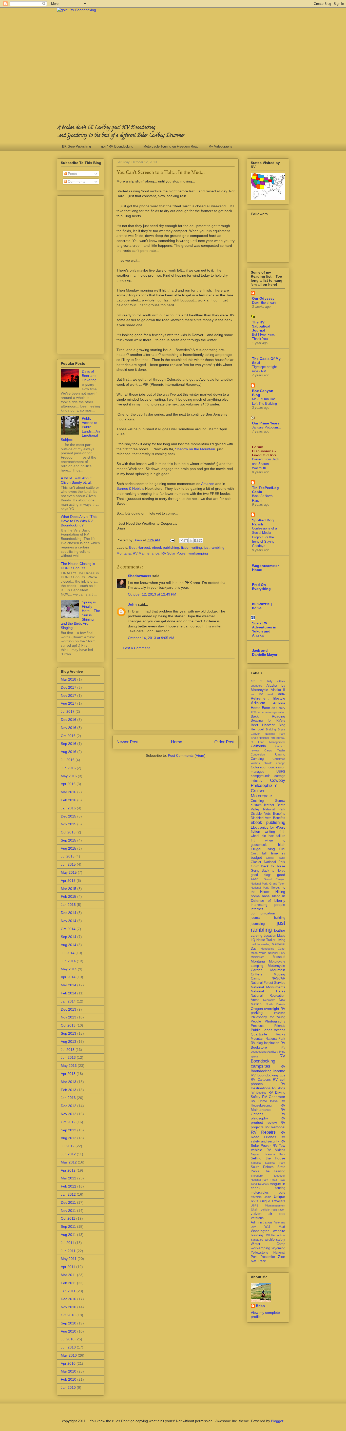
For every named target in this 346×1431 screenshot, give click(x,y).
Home (176, 742)
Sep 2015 (68, 840)
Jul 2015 (67, 856)
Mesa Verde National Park (268, 952)
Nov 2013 (68, 1017)
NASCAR (278, 978)
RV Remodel (275, 1127)
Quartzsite (259, 1034)
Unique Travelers (272, 1201)
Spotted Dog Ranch (263, 522)
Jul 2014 (67, 953)
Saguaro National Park (268, 1154)
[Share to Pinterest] (200, 540)
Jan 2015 (68, 905)
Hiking (280, 892)
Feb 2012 (68, 1186)
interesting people (268, 905)
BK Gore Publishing (76, 146)
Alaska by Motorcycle (268, 687)
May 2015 (69, 872)
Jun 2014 (68, 961)
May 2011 (68, 1259)
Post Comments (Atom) (186, 755)
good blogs (261, 875)
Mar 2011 (68, 1275)
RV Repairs (263, 1132)
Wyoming (278, 1248)
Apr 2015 (68, 880)
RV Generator (273, 1097)
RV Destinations (268, 1086)
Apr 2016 (68, 784)
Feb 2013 (68, 1090)
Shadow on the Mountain (195, 449)
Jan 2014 (68, 1001)
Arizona (258, 703)
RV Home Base (264, 1101)
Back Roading (268, 716)
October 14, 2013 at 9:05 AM (151, 638)
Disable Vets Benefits (268, 813)
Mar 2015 (68, 889)
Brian (260, 1306)
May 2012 (69, 1162)
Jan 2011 (68, 1291)
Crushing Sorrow (268, 801)
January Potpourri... (266, 427)
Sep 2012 (68, 1130)
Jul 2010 (67, 1339)
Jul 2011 (67, 1243)
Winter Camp (268, 1244)
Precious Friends (268, 1026)
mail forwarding (260, 944)
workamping (198, 553)
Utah (254, 1209)
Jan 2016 (68, 808)
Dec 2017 (68, 687)
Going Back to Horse (268, 870)
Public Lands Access (268, 1030)
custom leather (262, 805)
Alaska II (278, 690)
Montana (124, 553)
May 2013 (69, 1066)
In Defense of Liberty (268, 898)
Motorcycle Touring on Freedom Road (170, 146)
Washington (260, 1231)
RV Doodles (258, 1092)
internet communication (263, 911)
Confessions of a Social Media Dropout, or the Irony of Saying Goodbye (264, 537)
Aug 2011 (68, 1235)
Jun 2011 (68, 1251)
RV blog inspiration (265, 1043)
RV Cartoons (261, 1079)
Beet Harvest (139, 547)
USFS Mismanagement (268, 1205)
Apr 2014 (68, 977)
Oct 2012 (68, 1122)
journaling (258, 924)
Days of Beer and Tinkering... (91, 375)
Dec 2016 (68, 720)
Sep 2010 (68, 1323)
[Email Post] (172, 540)
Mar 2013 (68, 1082)
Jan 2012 (68, 1194)
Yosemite (268, 1257)
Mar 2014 (68, 985)
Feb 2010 (68, 1379)
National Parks (268, 991)
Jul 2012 (67, 1146)
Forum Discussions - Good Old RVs (264, 451)
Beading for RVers (268, 720)
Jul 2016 (67, 760)
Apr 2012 (68, 1170)
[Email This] (181, 540)
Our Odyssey (263, 298)
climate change (274, 763)
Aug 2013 (68, 1041)
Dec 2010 (68, 1299)
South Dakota (262, 1167)
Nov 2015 (68, 824)
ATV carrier (258, 712)
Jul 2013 (67, 1050)
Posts (72, 174)
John (132, 604)
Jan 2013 (68, 1098)
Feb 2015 (68, 896)
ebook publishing (165, 547)
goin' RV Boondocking (117, 146)
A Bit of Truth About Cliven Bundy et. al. (76, 480)
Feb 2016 (68, 800)
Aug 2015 (68, 848)
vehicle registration (273, 1209)
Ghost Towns (275, 857)
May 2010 (69, 1355)
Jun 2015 (68, 864)
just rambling (214, 547)
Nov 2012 (68, 1114)
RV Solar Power (173, 553)
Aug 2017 (68, 703)
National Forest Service (268, 983)
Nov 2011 (68, 1211)
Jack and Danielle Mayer (264, 652)
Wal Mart (274, 1227)
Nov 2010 (68, 1307)
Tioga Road (277, 1179)
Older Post (224, 742)
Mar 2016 (68, 792)
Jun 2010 (68, 1347)
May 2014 (69, 969)
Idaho (276, 896)
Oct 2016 (68, 736)
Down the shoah (264, 302)
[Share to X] (191, 540)
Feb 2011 (68, 1283)
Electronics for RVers (268, 827)
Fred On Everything (261, 587)
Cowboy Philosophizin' (268, 783)
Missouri (279, 957)
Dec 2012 (68, 1106)
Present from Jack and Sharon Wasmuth (265, 463)
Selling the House (268, 1158)
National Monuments (268, 987)
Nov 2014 (68, 921)
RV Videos (275, 1150)
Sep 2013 (68, 1033)
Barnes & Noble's (130, 488)
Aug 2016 (68, 752)
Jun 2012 (68, 1154)
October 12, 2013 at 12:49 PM (152, 594)
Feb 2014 (68, 993)
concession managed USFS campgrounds (268, 772)
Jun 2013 (68, 1057)
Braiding (271, 729)
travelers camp (261, 1196)
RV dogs (278, 1088)
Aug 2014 (68, 945)
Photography (275, 1021)
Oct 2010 (68, 1315)
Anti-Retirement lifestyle (268, 696)
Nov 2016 (68, 728)
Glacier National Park (268, 862)
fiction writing (191, 547)
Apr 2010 (68, 1363)
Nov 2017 (68, 695)
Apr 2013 (68, 1074)
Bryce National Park (263, 737)
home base (260, 896)
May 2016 (69, 776)
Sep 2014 (68, 937)
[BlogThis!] (186, 540)
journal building (268, 917)
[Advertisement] (176, 694)
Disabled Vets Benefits (268, 818)
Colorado (258, 767)
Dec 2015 (68, 816)
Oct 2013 (68, 1025)
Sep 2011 (68, 1226)
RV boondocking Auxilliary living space (268, 1052)
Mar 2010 (68, 1371)
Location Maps (274, 935)
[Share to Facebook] (195, 540)
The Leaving (274, 1171)
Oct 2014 (68, 929)
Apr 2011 (68, 1267)
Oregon (257, 1009)
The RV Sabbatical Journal (261, 326)
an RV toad (262, 694)
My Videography (220, 146)
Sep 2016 (68, 744)
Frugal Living (263, 849)
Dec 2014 (68, 913)
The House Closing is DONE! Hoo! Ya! (78, 566)
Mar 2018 (68, 679)
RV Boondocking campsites (268, 1061)
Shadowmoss (139, 576)
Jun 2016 (68, 768)
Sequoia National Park (268, 1162)
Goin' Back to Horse (268, 866)
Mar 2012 (68, 1178)
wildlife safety (275, 1239)
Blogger (277, 1421)
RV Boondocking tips (268, 1075)
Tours (281, 1192)
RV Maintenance (146, 553)
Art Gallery (278, 707)
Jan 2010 (68, 1387)
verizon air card (268, 1214)
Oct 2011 (68, 1218)
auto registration (275, 712)
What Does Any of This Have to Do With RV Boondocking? (79, 521)
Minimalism (257, 956)
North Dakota (275, 1004)
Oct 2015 (68, 832)
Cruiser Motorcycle (261, 793)
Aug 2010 (68, 1331)
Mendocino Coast (273, 948)
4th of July (262, 681)
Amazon (207, 484)
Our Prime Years (265, 423)
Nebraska (269, 999)
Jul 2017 (67, 711)
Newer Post (128, 742)
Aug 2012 (68, 1138)
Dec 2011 (68, 1202)
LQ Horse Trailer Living (268, 940)
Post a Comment (136, 648)
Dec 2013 (68, 1009)
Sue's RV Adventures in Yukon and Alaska (264, 629)
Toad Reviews (260, 1183)
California (258, 746)
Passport (279, 1012)
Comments (76, 181)
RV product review (268, 1120)
